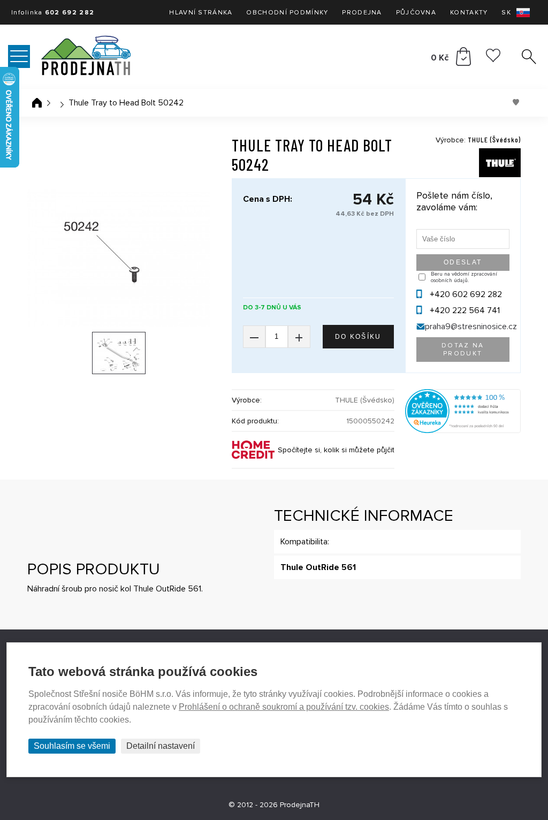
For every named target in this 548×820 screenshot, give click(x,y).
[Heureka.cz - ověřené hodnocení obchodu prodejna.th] (463, 430)
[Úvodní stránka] (37, 103)
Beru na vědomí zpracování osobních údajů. (464, 277)
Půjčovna (416, 13)
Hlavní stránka (200, 13)
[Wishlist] (493, 59)
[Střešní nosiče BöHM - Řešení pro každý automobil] (107, 56)
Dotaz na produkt (463, 349)
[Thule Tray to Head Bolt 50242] (118, 258)
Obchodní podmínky (287, 13)
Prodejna (362, 13)
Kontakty (469, 13)
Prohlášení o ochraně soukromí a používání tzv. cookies (284, 706)
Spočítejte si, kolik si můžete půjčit (336, 449)
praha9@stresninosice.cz (471, 326)
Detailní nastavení (160, 745)
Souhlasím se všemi (72, 745)
